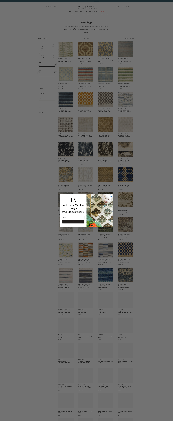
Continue (73, 221)
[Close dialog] (111, 195)
